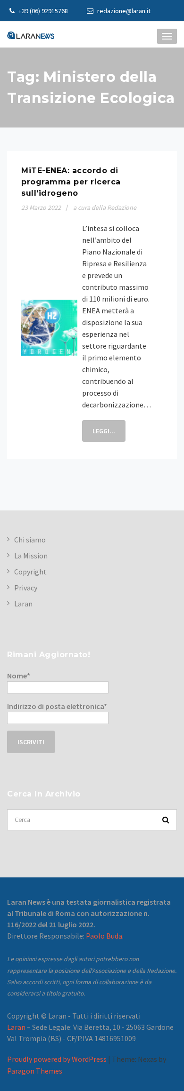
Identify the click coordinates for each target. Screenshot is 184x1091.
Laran (23, 603)
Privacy (25, 587)
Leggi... (103, 431)
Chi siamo (30, 539)
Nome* (18, 675)
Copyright (30, 571)
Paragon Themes (34, 1070)
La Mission (31, 555)
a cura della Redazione (104, 207)
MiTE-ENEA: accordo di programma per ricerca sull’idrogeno (71, 182)
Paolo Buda (104, 935)
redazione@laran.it (123, 11)
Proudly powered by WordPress (57, 1059)
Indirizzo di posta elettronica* (57, 706)
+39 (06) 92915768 (42, 11)
